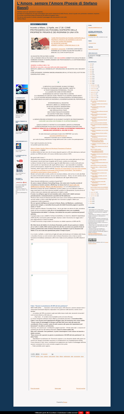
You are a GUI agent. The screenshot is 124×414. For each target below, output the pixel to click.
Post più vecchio (80, 388)
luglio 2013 (93, 93)
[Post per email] (52, 354)
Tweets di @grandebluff (93, 49)
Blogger (65, 402)
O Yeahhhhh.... (94, 109)
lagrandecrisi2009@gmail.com (58, 135)
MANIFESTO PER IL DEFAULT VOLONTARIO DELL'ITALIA (97, 141)
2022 (91, 67)
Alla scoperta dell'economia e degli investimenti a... (98, 107)
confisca (46, 356)
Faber (57, 356)
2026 (91, 64)
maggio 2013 (94, 97)
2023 (91, 65)
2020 (91, 71)
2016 (91, 78)
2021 (91, 69)
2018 (91, 74)
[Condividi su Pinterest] (39, 354)
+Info (80, 413)
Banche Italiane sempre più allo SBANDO (99, 187)
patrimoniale (67, 356)
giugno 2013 (93, 95)
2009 (91, 203)
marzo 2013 (93, 192)
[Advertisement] (58, 374)
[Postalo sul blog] (33, 354)
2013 (91, 83)
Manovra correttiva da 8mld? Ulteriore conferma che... (98, 160)
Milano (61, 356)
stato (72, 356)
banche (37, 356)
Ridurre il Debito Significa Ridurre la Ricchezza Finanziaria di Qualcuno (51, 148)
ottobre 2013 (94, 88)
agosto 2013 (93, 92)
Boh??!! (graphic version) (96, 149)
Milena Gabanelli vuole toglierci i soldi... (99, 138)
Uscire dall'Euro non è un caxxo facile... (99, 165)
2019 (91, 72)
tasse (82, 356)
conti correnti (52, 356)
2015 (91, 80)
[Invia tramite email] (32, 354)
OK (88, 413)
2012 (91, 197)
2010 (91, 201)
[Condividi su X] (35, 354)
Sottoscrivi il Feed (92, 43)
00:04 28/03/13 (35, 150)
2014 (91, 81)
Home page (58, 388)
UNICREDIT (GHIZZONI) (58, 49)
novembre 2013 (94, 86)
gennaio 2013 (94, 195)
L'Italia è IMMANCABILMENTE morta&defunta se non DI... (97, 151)
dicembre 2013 (94, 85)
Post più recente (35, 388)
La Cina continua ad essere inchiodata (99, 122)
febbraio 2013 (94, 193)
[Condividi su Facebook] (37, 354)
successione (77, 356)
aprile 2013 (93, 99)
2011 (91, 199)
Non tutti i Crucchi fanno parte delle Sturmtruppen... (98, 182)
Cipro (41, 356)
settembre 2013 (94, 90)
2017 (91, 76)
